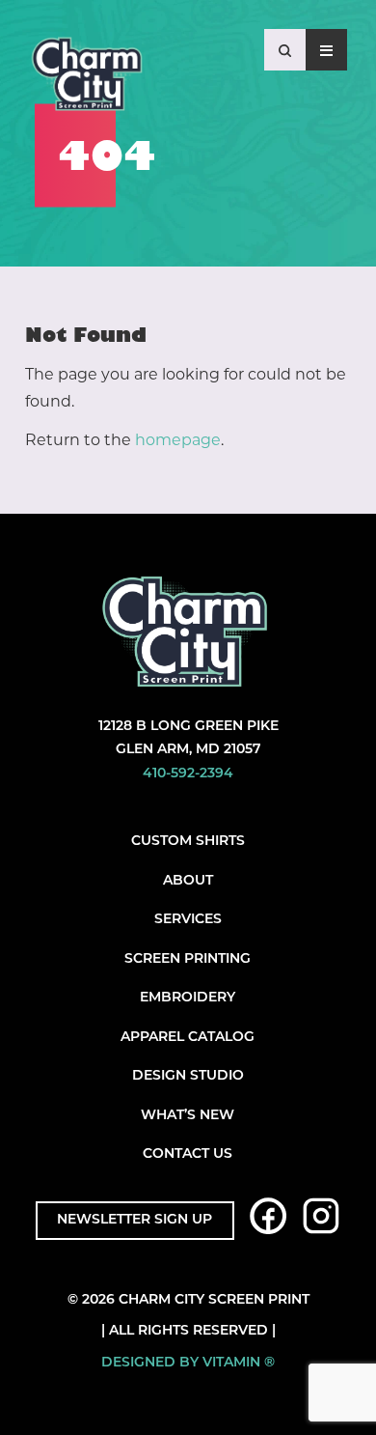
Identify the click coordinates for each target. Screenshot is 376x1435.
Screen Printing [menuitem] (187, 959)
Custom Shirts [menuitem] (188, 841)
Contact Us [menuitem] (187, 1154)
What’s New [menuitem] (187, 1116)
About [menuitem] (188, 881)
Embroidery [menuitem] (187, 998)
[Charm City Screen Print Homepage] (87, 78)
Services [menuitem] (188, 920)
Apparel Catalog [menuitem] (188, 1037)
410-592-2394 (188, 774)
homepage (178, 440)
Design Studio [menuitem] (188, 1076)
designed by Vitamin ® (188, 1363)
